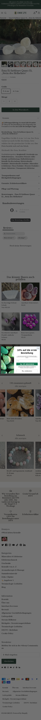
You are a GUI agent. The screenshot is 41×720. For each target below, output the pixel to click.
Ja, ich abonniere (27, 364)
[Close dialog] (38, 348)
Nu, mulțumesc (27, 371)
